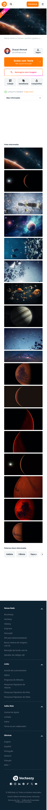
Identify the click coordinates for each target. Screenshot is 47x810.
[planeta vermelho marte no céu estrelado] (23, 180)
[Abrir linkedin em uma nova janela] (18, 789)
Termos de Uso (13, 805)
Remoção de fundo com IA (15, 649)
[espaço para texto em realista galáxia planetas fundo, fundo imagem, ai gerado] (23, 225)
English (7, 747)
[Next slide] (37, 553)
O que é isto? (28, 92)
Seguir (38, 52)
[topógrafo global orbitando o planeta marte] (23, 202)
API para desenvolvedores (15, 637)
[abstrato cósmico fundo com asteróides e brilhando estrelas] (23, 247)
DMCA (7, 674)
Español (7, 751)
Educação (8, 632)
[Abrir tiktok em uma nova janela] (27, 789)
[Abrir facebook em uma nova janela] (10, 789)
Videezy (7, 623)
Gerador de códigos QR (14, 654)
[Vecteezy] (4, 4)
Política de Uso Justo (23, 807)
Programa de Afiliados (14, 678)
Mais (6, 770)
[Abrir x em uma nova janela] (31, 789)
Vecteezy (8, 618)
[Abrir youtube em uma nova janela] (35, 789)
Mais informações (13, 97)
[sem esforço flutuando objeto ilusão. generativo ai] (23, 292)
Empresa (8, 627)
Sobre (6, 727)
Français (7, 765)
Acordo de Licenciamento (15, 669)
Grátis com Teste (23, 62)
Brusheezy (8, 613)
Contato (7, 722)
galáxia (9, 553)
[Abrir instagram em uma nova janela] (14, 789)
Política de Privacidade (29, 805)
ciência (22, 553)
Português (8, 756)
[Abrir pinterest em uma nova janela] (23, 789)
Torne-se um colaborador (15, 731)
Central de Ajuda (11, 717)
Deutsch (7, 761)
